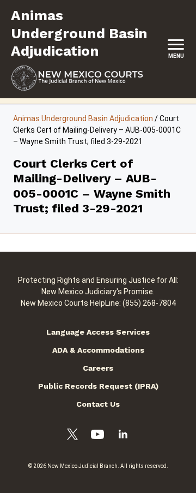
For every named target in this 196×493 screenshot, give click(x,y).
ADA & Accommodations (98, 350)
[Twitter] (72, 436)
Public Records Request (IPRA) (98, 386)
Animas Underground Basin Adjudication (83, 118)
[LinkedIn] (123, 435)
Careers (98, 368)
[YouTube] (97, 435)
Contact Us (98, 404)
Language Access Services (98, 332)
